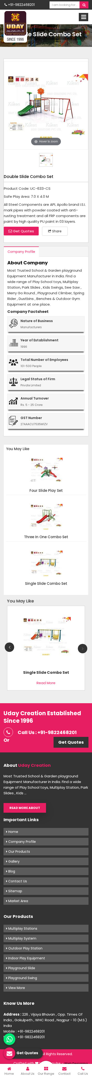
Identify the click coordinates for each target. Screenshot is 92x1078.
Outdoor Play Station (24, 948)
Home (12, 831)
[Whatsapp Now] (9, 1039)
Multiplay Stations (22, 928)
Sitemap (14, 891)
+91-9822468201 (21, 4)
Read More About (24, 808)
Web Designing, (76, 1063)
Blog (11, 871)
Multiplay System (21, 938)
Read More (43, 682)
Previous (9, 647)
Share (56, 231)
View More (16, 987)
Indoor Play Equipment (26, 958)
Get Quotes (23, 231)
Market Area (17, 901)
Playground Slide (21, 968)
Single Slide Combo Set (46, 584)
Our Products (18, 851)
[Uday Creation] (15, 26)
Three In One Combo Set (46, 537)
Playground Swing (22, 978)
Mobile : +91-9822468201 (24, 1031)
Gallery (13, 861)
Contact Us (17, 881)
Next (82, 648)
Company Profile (21, 251)
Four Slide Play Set (46, 491)
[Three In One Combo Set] (43, 637)
